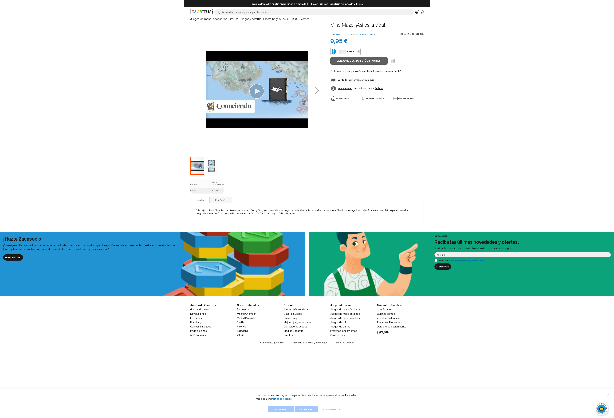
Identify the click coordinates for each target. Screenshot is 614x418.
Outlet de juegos (293, 313)
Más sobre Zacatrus (389, 305)
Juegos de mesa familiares (345, 309)
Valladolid (242, 330)
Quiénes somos (386, 313)
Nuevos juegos (292, 318)
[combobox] (314, 12)
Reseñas (220, 200)
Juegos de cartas (340, 326)
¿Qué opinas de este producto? (361, 34)
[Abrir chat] (602, 409)
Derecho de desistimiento (391, 326)
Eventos (288, 335)
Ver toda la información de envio (356, 80)
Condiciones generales (271, 342)
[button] (317, 90)
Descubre (290, 305)
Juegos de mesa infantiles (345, 318)
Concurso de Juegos (295, 326)
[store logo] (201, 12)
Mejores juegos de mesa (297, 322)
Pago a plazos (198, 330)
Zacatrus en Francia (388, 318)
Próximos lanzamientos (343, 330)
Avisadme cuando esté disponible (359, 60)
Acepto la (461, 260)
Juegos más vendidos (296, 309)
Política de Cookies (344, 342)
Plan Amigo (196, 322)
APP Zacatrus (198, 335)
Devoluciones (198, 313)
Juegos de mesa (340, 305)
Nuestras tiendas (248, 305)
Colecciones (337, 335)
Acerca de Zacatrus (203, 305)
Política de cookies (281, 398)
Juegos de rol (338, 322)
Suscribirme (442, 266)
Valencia (242, 326)
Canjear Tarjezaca (200, 326)
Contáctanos (384, 309)
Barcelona (243, 309)
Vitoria (240, 335)
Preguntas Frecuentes (389, 322)
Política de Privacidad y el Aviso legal (466, 260)
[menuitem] (200, 19)
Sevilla (240, 322)
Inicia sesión (345, 88)
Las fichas (196, 318)
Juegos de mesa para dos (345, 313)
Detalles (200, 200)
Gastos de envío (199, 309)
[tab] (200, 200)
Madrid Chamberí (246, 313)
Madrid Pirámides (246, 318)
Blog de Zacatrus (293, 330)
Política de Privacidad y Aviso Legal (309, 342)
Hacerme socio (13, 257)
